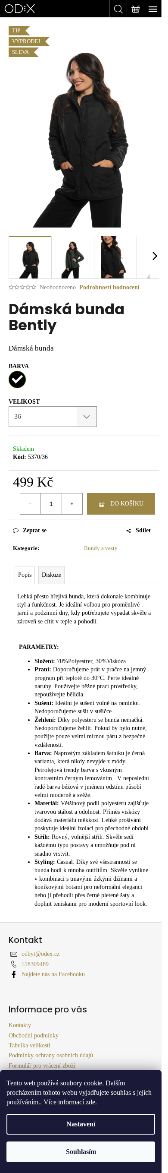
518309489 (35, 964)
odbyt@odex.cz (40, 954)
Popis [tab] (24, 575)
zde (90, 1102)
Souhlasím (81, 1151)
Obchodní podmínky (34, 1035)
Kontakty (20, 1025)
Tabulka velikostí (29, 1045)
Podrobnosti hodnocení (109, 287)
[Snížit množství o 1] (30, 503)
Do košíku (126, 503)
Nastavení (80, 1124)
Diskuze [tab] (51, 575)
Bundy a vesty (101, 548)
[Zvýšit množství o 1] (72, 503)
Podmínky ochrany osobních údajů (51, 1055)
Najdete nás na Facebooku (53, 974)
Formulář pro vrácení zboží (42, 1065)
